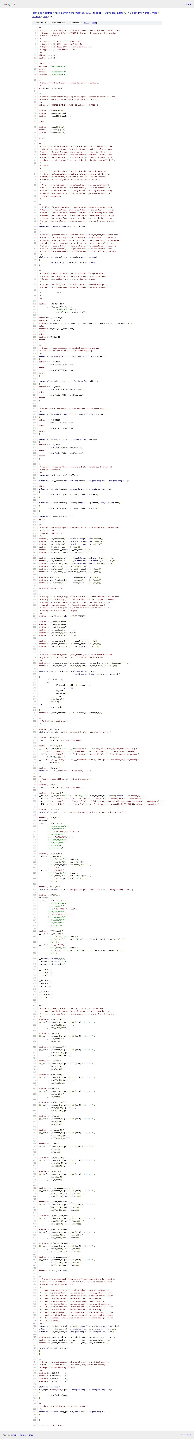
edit (94, 23)
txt (182, 1435)
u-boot (97, 12)
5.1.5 (88, 12)
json (189, 1435)
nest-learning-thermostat (69, 12)
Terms (30, 1435)
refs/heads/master (114, 12)
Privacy (23, 1435)
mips (154, 12)
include (36, 16)
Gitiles (15, 1435)
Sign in (188, 4)
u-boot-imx (136, 12)
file (86, 23)
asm (45, 16)
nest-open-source (42, 12)
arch (147, 12)
